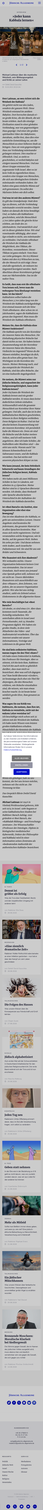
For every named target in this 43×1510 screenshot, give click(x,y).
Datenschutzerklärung (13, 750)
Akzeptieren (21, 772)
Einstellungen (21, 765)
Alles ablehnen (21, 758)
